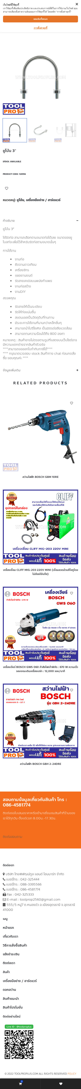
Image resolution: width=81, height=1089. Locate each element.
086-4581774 (30, 889)
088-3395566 (30, 884)
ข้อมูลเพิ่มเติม (11, 370)
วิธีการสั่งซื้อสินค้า (15, 945)
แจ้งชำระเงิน (11, 954)
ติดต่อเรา (9, 963)
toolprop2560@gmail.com (40, 899)
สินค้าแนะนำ (11, 998)
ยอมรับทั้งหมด (41, 19)
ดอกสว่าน (9, 989)
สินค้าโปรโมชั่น (13, 1007)
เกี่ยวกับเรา (10, 936)
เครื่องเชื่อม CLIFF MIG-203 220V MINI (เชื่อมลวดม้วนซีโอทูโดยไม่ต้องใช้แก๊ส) (40, 572)
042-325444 (29, 879)
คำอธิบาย (9, 220)
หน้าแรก (8, 927)
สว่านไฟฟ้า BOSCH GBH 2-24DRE (40, 764)
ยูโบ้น (20, 200)
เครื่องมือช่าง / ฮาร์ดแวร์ (43, 200)
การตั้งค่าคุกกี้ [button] (40, 28)
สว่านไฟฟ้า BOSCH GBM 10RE (40, 477)
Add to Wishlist (6, 188)
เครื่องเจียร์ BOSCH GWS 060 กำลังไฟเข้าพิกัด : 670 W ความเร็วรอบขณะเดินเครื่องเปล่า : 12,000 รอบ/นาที (40, 669)
